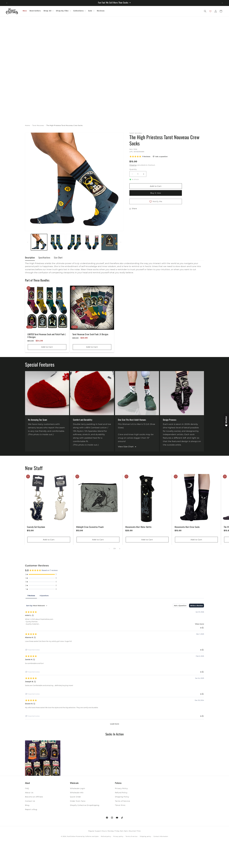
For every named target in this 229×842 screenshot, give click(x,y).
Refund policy (106, 836)
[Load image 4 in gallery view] (92, 242)
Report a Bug (31, 809)
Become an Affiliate (34, 797)
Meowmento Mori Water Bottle (138, 526)
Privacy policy (118, 836)
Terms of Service (122, 801)
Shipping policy (145, 836)
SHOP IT (42, 758)
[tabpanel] (114, 268)
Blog (27, 805)
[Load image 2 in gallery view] (56, 242)
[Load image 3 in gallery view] (74, 242)
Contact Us (30, 801)
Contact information (161, 836)
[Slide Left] (27, 242)
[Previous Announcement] (6, 3)
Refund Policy (121, 793)
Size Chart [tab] (58, 257)
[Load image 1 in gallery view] (39, 242)
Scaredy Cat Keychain (36, 526)
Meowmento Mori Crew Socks (187, 526)
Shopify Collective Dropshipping (84, 805)
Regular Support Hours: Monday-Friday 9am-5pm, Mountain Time (114, 831)
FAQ (27, 788)
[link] (42, 758)
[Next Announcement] (222, 3)
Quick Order (75, 797)
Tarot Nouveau (38, 125)
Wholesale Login (77, 788)
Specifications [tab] (44, 257)
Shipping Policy (122, 797)
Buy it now (155, 193)
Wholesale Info (76, 793)
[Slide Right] (120, 242)
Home (27, 125)
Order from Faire (77, 801)
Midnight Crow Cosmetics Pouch (90, 526)
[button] (48, 10)
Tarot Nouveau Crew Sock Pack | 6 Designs (90, 334)
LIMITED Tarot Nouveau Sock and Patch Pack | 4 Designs (46, 336)
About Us (29, 793)
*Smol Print (120, 805)
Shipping (132, 165)
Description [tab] (30, 257)
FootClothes (71, 836)
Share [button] (134, 209)
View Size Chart (126, 446)
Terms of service (131, 836)
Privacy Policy (121, 788)
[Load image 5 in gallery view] (109, 242)
